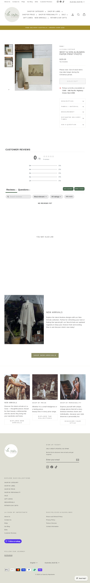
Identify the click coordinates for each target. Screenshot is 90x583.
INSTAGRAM (8, 555)
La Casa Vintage (67, 49)
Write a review (79, 189)
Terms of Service (51, 523)
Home (61, 46)
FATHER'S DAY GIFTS (58, 18)
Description (67, 101)
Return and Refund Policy (54, 516)
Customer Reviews (46, 2)
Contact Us (15, 2)
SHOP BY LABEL (54, 11)
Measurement (68, 112)
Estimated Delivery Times (71, 118)
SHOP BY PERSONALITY (48, 14)
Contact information (52, 526)
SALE (64, 14)
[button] (45, 165)
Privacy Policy (50, 520)
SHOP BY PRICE (28, 14)
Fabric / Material (70, 106)
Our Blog (30, 2)
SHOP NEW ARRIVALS (45, 355)
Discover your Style (73, 422)
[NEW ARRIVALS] (17, 387)
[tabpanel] (45, 211)
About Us (7, 2)
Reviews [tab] (11, 189)
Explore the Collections (45, 417)
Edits (36, 2)
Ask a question (68, 124)
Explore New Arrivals (17, 421)
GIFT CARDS (28, 18)
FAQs (23, 2)
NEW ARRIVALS (41, 18)
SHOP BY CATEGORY (35, 11)
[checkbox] (69, 197)
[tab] (24, 190)
